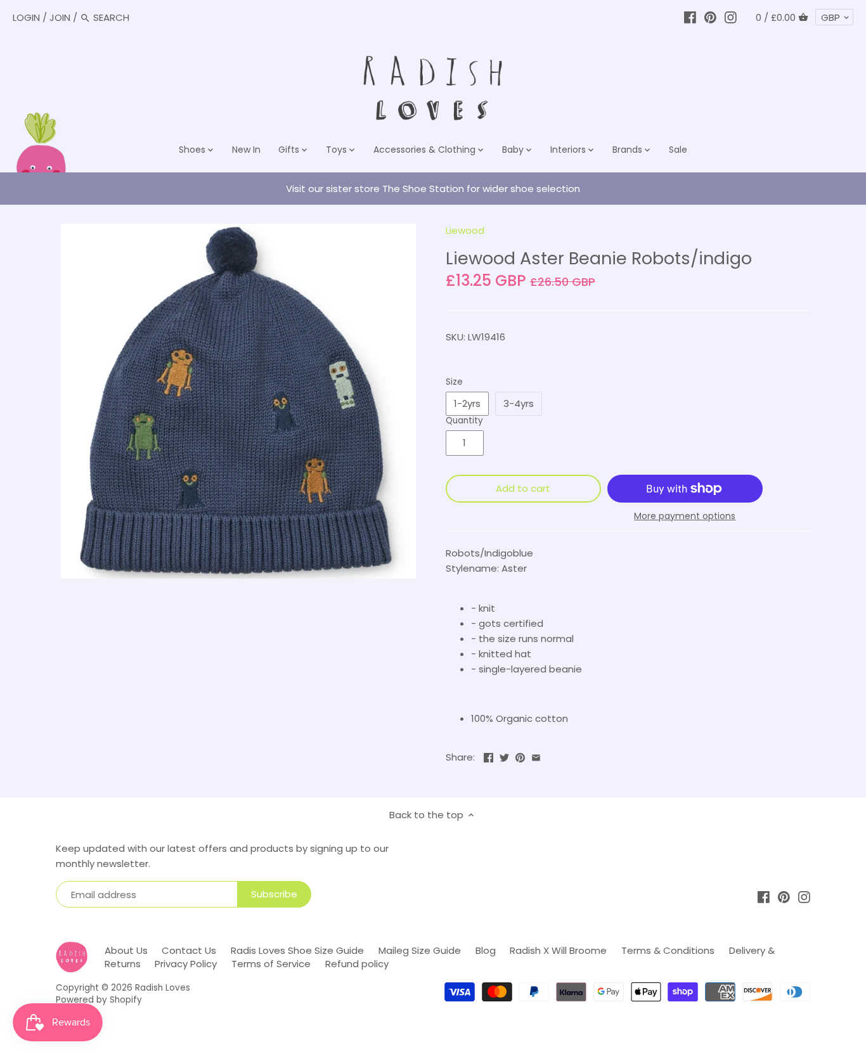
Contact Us (189, 950)
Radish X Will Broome (558, 950)
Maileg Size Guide (419, 950)
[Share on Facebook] (488, 755)
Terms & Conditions (667, 950)
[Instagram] (731, 17)
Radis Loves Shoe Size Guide (297, 950)
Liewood (465, 230)
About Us (126, 950)
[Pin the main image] (520, 755)
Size (454, 382)
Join (59, 17)
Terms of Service (271, 963)
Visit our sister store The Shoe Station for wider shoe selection (433, 188)
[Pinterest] (710, 17)
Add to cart (523, 488)
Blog (485, 950)
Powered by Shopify (99, 1000)
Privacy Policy (186, 963)
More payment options (684, 516)
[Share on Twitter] (504, 755)
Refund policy (357, 963)
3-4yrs (518, 403)
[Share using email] (536, 755)
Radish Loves (162, 988)
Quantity (464, 421)
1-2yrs (467, 403)
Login (26, 17)
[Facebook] (690, 17)
